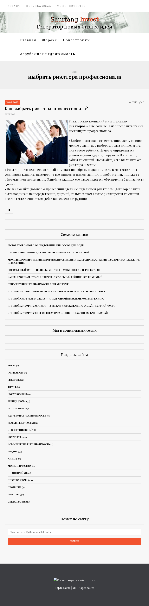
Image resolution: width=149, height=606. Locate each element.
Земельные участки (21, 422)
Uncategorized (18, 394)
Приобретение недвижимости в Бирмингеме (38, 284)
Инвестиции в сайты (22, 429)
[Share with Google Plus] (34, 210)
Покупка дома (38, 5)
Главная (28, 40)
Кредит (14, 5)
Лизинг (13, 458)
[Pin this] (43, 210)
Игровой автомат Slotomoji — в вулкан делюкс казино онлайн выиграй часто (61, 305)
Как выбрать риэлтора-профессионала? (46, 108)
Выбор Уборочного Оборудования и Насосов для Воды (46, 245)
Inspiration (15, 372)
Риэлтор (10, 114)
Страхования (17, 501)
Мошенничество (71, 5)
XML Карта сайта (83, 588)
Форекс (49, 40)
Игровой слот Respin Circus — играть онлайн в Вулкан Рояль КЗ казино (56, 298)
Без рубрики (16, 408)
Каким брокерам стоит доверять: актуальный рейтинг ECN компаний (55, 277)
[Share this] (17, 210)
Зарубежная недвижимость (47, 54)
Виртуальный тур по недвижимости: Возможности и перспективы (54, 269)
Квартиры (14, 437)
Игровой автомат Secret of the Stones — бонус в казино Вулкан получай (58, 312)
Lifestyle (14, 379)
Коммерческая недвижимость (29, 444)
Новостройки (76, 40)
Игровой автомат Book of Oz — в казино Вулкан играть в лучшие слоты (57, 291)
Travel (12, 386)
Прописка (14, 487)
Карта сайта (62, 588)
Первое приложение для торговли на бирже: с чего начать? (48, 252)
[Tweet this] (26, 210)
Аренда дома (17, 401)
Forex (12, 365)
